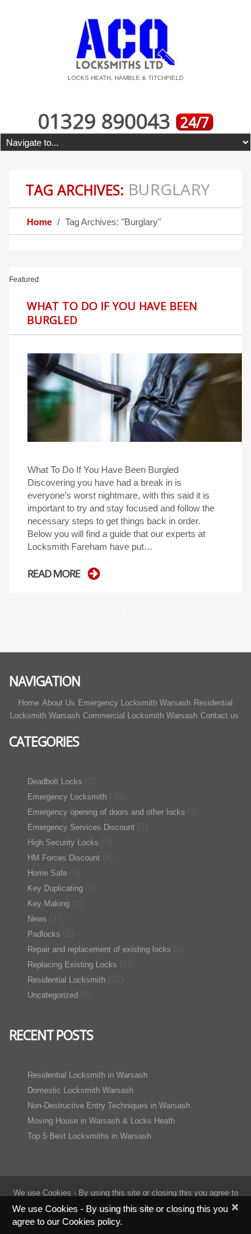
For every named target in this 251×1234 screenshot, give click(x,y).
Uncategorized (52, 995)
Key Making (48, 903)
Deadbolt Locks (54, 781)
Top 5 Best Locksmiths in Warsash (89, 1136)
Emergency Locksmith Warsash (134, 702)
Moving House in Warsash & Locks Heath (101, 1120)
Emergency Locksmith (67, 796)
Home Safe (47, 873)
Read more (53, 574)
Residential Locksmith (66, 979)
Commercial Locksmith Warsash (140, 715)
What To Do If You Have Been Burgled (112, 312)
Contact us (219, 715)
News (37, 918)
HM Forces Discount (63, 857)
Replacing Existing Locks (72, 964)
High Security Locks (63, 842)
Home (39, 222)
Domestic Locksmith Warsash (80, 1090)
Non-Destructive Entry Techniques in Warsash (108, 1105)
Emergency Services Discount (81, 827)
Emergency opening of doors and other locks (106, 812)
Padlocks (43, 934)
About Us (58, 702)
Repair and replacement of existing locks (99, 949)
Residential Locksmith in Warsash (87, 1075)
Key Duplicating (55, 888)
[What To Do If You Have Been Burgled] (134, 397)
